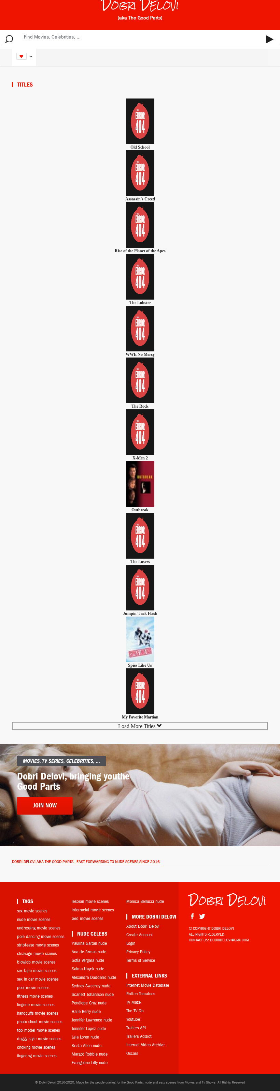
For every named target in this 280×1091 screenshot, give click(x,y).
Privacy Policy (138, 952)
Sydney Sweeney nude (91, 986)
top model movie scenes (38, 1030)
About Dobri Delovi (142, 926)
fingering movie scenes (36, 1056)
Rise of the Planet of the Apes (140, 250)
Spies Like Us (140, 665)
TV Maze (133, 1002)
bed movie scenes (87, 918)
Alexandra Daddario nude (94, 977)
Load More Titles (137, 726)
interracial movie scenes (93, 910)
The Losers (140, 561)
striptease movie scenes (38, 945)
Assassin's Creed (140, 199)
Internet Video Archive (145, 1045)
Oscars (132, 1053)
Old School (140, 147)
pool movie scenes (33, 987)
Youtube (133, 1019)
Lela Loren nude (85, 1037)
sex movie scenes (32, 911)
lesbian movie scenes (90, 901)
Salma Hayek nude (88, 969)
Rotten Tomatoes (140, 994)
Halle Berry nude (86, 1011)
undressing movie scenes (38, 928)
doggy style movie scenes (39, 1039)
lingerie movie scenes (35, 1004)
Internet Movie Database (147, 985)
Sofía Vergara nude (88, 960)
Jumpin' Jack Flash (140, 613)
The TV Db (135, 1011)
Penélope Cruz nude (89, 1003)
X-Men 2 (140, 458)
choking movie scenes (36, 1047)
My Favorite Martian (140, 717)
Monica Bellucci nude (145, 901)
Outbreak (140, 509)
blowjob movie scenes (36, 962)
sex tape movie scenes (36, 970)
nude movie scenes (33, 919)
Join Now (45, 805)
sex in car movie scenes (37, 979)
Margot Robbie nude (90, 1054)
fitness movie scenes (35, 996)
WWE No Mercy (140, 354)
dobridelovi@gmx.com (229, 940)
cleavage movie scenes (37, 953)
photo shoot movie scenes (39, 1022)
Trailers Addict (139, 1036)
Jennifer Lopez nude (89, 1028)
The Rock (140, 406)
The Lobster (140, 302)
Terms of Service (140, 960)
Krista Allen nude (86, 1045)
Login (130, 943)
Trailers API (136, 1028)
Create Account (139, 935)
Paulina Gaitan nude (89, 943)
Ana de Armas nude (89, 952)
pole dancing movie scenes (40, 936)
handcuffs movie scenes (37, 1013)
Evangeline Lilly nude (90, 1062)
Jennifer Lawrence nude (92, 1020)
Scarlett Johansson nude (93, 994)
